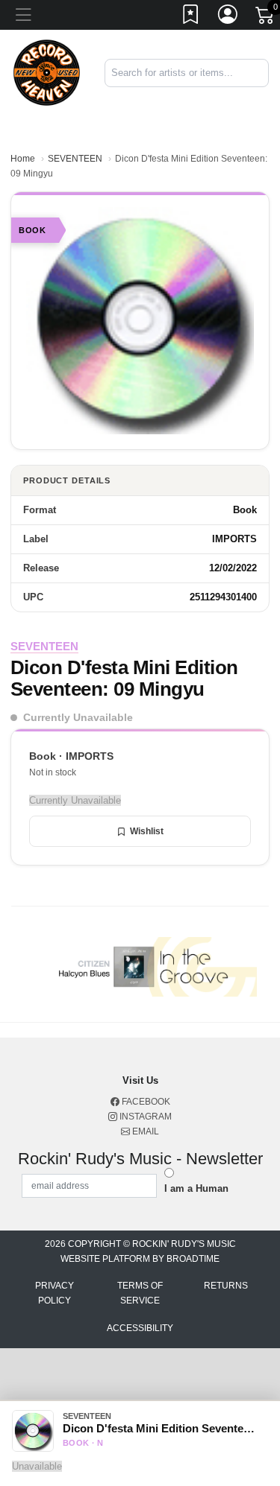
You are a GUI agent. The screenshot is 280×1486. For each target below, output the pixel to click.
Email (144, 1131)
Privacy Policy (54, 1293)
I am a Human (196, 1188)
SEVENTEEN (75, 158)
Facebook (144, 1101)
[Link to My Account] (228, 17)
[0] (266, 17)
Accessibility (140, 1328)
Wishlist (147, 831)
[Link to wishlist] (191, 17)
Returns (226, 1285)
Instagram (144, 1116)
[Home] (46, 71)
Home (22, 158)
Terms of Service (140, 1293)
